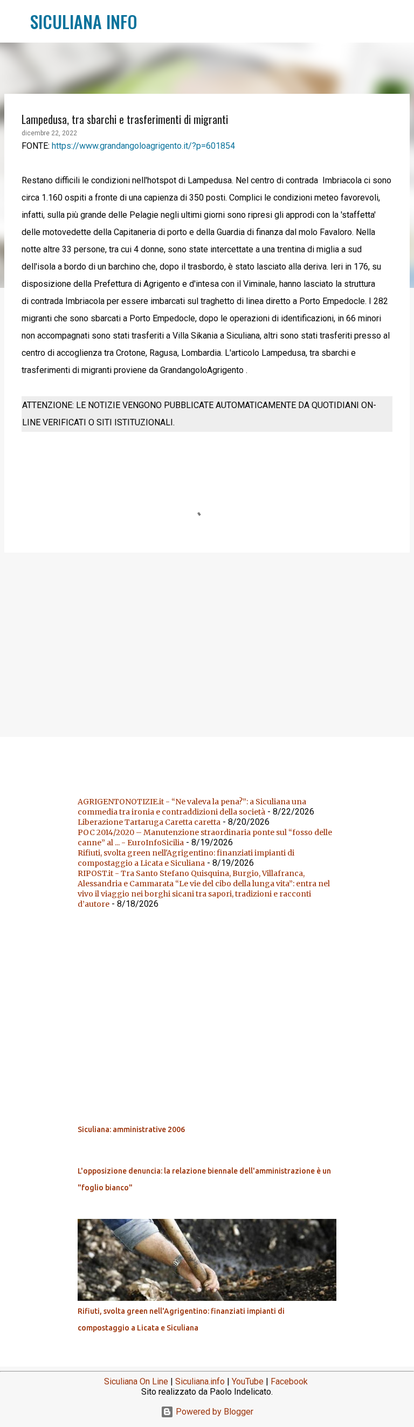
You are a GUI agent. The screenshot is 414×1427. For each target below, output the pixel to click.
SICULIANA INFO (83, 21)
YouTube (248, 1381)
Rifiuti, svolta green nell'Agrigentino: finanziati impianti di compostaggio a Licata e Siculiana (186, 858)
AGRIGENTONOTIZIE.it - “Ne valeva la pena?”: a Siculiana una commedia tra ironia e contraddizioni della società (192, 807)
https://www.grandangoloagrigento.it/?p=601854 (143, 146)
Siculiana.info (200, 1381)
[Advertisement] (207, 644)
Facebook (289, 1381)
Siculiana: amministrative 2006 (131, 1129)
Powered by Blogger (213, 1412)
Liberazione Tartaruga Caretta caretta (149, 822)
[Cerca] (152, 22)
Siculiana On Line (136, 1381)
